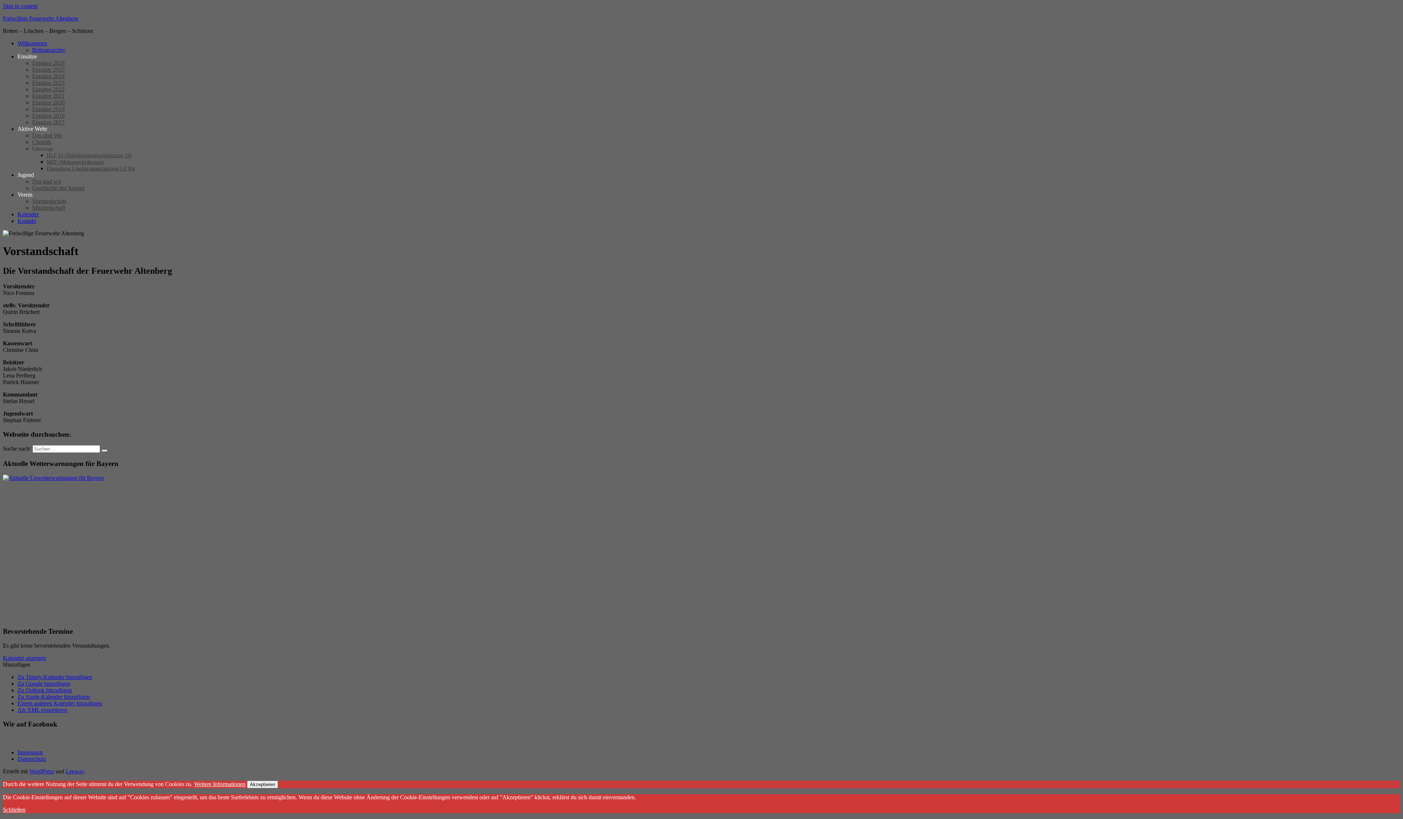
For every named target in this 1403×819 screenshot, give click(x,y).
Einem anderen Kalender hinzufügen (60, 703)
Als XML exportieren (42, 710)
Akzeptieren (262, 784)
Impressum (30, 752)
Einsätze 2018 (48, 116)
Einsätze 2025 (48, 70)
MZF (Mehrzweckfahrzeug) (75, 162)
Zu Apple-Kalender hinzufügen (54, 697)
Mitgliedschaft (48, 208)
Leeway (75, 771)
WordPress (41, 771)
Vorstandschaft (49, 201)
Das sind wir (46, 181)
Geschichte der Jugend (58, 188)
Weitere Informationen (220, 784)
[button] (16, 664)
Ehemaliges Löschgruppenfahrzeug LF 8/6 (91, 168)
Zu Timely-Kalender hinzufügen (55, 677)
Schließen (14, 810)
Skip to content (20, 6)
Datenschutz (32, 759)
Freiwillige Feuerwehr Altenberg (40, 18)
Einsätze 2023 (48, 83)
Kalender (28, 214)
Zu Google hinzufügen (44, 683)
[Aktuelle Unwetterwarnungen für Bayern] (53, 478)
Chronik (41, 142)
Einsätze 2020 (48, 102)
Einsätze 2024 (48, 76)
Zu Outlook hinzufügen (45, 690)
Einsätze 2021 (48, 96)
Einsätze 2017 (48, 122)
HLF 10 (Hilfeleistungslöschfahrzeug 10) (89, 155)
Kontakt (27, 221)
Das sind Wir (47, 135)
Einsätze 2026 (48, 63)
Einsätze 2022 (48, 89)
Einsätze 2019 (48, 109)
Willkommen (32, 43)
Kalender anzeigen (24, 658)
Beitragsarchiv (48, 50)
